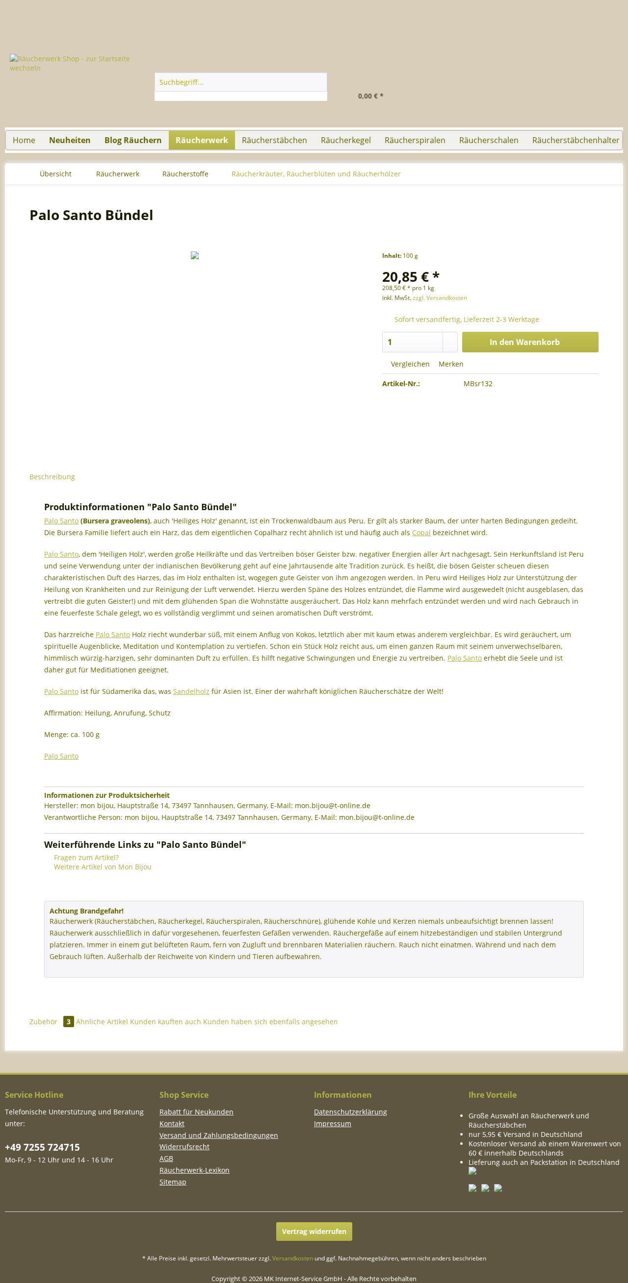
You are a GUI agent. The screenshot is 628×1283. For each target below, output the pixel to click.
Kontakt (171, 1123)
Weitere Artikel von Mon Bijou (102, 866)
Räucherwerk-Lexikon (194, 1170)
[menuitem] (598, 81)
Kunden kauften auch (165, 1021)
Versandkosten (292, 1258)
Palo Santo (61, 520)
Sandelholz (191, 691)
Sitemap (172, 1181)
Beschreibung (52, 476)
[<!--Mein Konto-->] (459, 91)
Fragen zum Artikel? (85, 857)
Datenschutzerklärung (350, 1111)
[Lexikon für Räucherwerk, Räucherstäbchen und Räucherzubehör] (566, 4)
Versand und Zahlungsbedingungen (218, 1135)
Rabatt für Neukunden (196, 1111)
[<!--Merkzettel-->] (506, 91)
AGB (166, 1158)
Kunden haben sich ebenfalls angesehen (270, 1021)
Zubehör (50, 1021)
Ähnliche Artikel (102, 1021)
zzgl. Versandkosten (440, 298)
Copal (421, 532)
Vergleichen (409, 364)
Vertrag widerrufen (314, 1231)
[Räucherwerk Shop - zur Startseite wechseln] (84, 90)
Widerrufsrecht (184, 1146)
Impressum (332, 1123)
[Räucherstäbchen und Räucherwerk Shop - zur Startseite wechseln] (314, 4)
